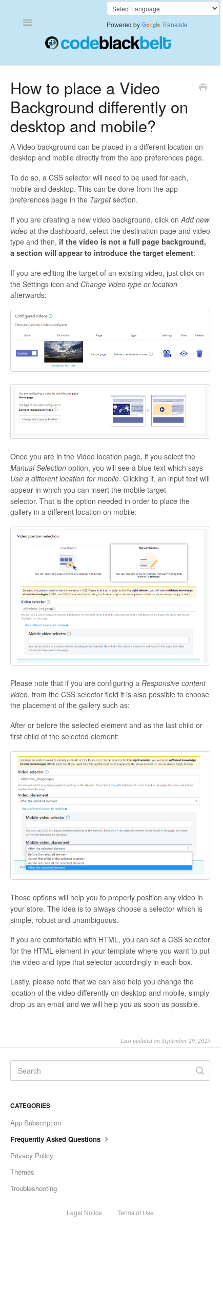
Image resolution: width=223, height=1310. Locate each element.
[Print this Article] (203, 88)
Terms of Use (135, 1212)
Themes (22, 1172)
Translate (175, 24)
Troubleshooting (33, 1188)
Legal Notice (84, 1212)
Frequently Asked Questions (56, 1139)
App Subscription (35, 1122)
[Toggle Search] (200, 1070)
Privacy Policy (31, 1155)
